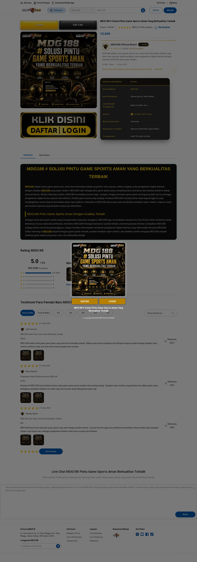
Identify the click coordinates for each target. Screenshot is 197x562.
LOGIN (112, 301)
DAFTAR (85, 301)
